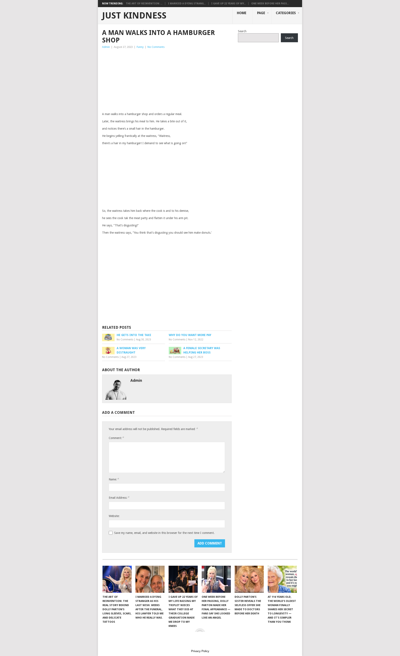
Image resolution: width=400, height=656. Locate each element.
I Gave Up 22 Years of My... (228, 3)
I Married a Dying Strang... (187, 3)
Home (241, 13)
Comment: (116, 438)
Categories (286, 13)
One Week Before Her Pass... (270, 3)
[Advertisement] (167, 80)
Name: (114, 479)
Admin (106, 46)
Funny (140, 46)
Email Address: (119, 498)
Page (261, 13)
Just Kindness (134, 15)
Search (242, 31)
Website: (114, 516)
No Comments (156, 46)
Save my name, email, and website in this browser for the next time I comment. (164, 532)
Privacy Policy (200, 651)
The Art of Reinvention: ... (144, 3)
